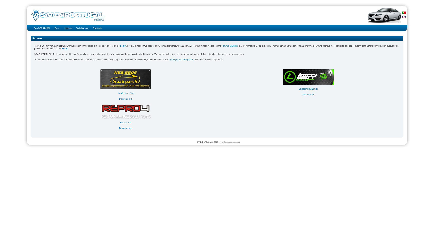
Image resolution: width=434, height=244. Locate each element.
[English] (404, 17)
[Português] (404, 13)
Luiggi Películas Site (308, 89)
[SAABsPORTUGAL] (66, 15)
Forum (123, 46)
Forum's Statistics (230, 46)
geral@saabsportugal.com (182, 59)
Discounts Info (125, 99)
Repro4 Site (125, 122)
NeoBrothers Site (126, 93)
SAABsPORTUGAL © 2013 (207, 142)
